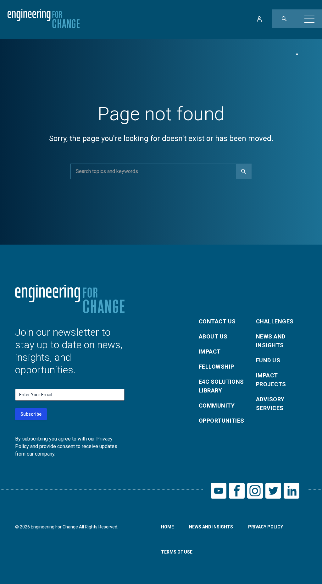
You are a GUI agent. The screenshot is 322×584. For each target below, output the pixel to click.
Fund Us (268, 360)
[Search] (243, 171)
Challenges (275, 321)
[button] (309, 18)
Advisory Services (270, 403)
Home (167, 526)
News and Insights (271, 341)
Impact (210, 351)
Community (217, 405)
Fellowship (216, 366)
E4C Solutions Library (221, 386)
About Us (213, 336)
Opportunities (221, 420)
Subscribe (31, 414)
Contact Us (217, 321)
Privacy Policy (265, 526)
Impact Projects (271, 379)
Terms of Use (176, 551)
